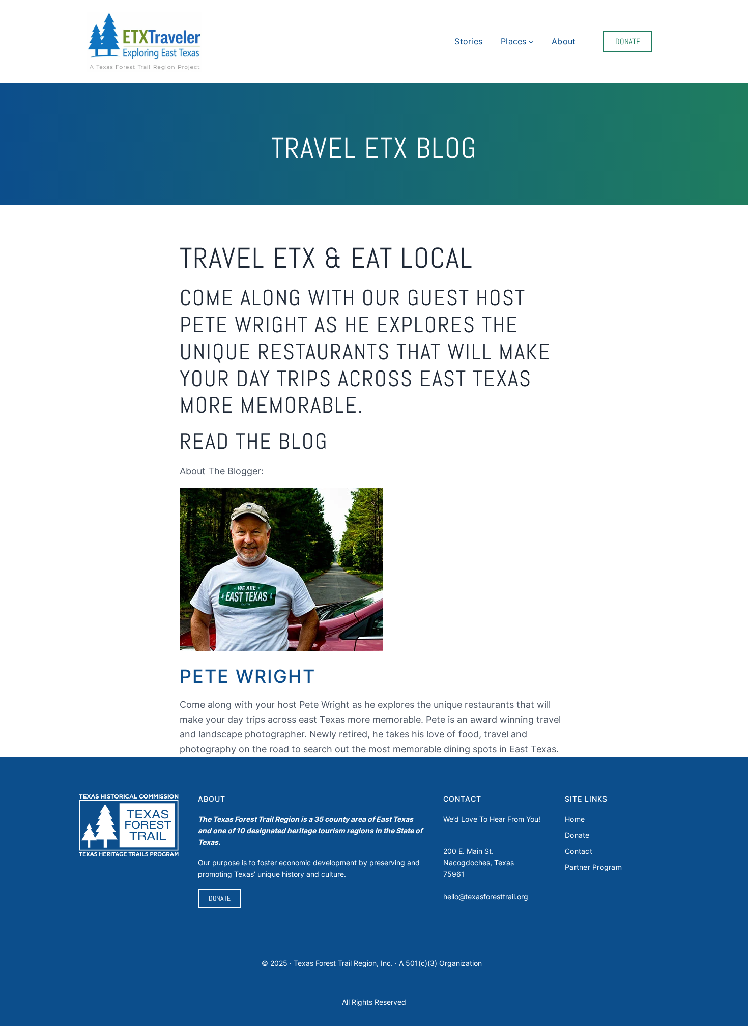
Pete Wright (247, 676)
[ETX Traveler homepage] (144, 42)
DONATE (627, 41)
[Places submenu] (531, 41)
